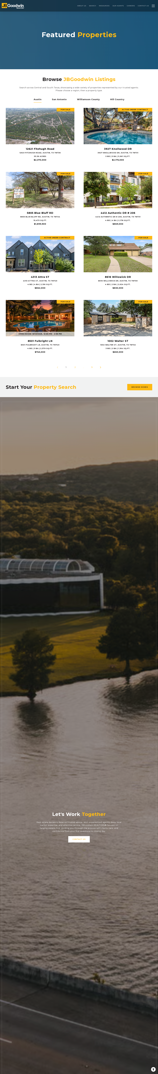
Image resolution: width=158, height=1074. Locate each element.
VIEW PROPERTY (40, 135)
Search (92, 6)
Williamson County (88, 99)
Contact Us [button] (79, 839)
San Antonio (59, 99)
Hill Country (117, 99)
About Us (81, 6)
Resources (104, 6)
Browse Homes (140, 387)
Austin (38, 99)
